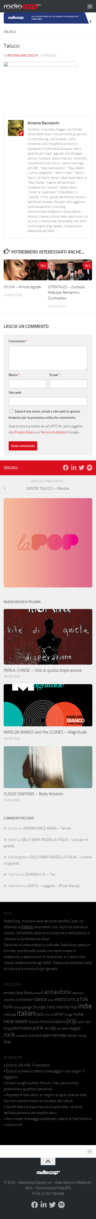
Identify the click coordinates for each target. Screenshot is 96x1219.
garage (26, 1007)
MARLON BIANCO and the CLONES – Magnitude (45, 732)
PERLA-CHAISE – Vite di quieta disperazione (43, 670)
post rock (84, 1022)
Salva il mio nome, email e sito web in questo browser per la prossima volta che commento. (44, 414)
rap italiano (63, 1028)
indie (85, 1006)
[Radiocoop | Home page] (28, 6)
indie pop (10, 1014)
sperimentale (54, 1035)
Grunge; (40, 1007)
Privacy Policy (24, 432)
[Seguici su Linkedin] (74, 468)
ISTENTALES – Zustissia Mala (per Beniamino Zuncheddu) (66, 292)
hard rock (55, 1007)
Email (54, 375)
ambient (10, 993)
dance (40, 999)
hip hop (70, 1006)
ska (30, 1035)
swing (82, 1035)
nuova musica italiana (47, 1021)
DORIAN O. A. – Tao (40, 874)
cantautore (56, 992)
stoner (72, 1035)
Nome (14, 375)
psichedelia (22, 1028)
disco (51, 1000)
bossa (37, 993)
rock (9, 1034)
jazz (40, 1014)
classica (77, 993)
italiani (26, 1013)
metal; (78, 1014)
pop (71, 1021)
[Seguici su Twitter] (81, 468)
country (9, 999)
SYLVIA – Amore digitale (22, 287)
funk (8, 1007)
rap (52, 1028)
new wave (16, 1021)
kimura (49, 1014)
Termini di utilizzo (52, 432)
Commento (18, 341)
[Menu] (90, 6)
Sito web (15, 392)
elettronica (67, 999)
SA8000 (27, 927)
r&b (46, 1028)
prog (7, 1028)
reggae (74, 1028)
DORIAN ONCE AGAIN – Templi (47, 828)
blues (28, 992)
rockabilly (22, 1035)
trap (7, 1041)
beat (19, 993)
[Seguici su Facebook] (66, 468)
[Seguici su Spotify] (89, 468)
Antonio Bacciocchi (22, 55)
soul (38, 1035)
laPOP (58, 1014)
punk (38, 1028)
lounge (68, 1014)
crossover (24, 999)
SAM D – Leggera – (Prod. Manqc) (54, 886)
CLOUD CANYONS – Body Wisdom (33, 793)
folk (84, 999)
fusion (17, 1007)
